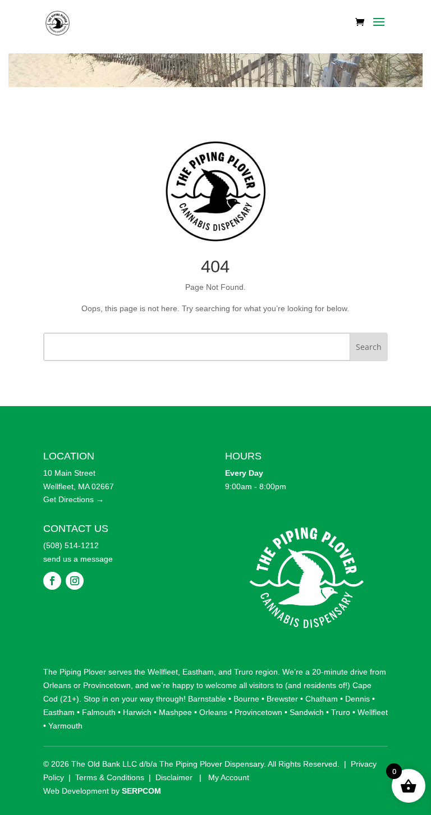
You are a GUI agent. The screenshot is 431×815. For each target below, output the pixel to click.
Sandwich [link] (307, 712)
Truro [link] (243, 671)
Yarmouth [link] (65, 725)
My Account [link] (228, 777)
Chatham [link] (321, 698)
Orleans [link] (57, 685)
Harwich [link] (137, 712)
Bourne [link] (246, 698)
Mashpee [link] (175, 712)
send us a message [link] (78, 558)
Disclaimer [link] (173, 777)
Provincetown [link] (107, 685)
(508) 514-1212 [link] (71, 545)
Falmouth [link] (99, 712)
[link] (57, 21)
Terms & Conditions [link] (109, 777)
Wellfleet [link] (163, 671)
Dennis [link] (357, 698)
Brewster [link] (282, 698)
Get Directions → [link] (73, 499)
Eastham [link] (198, 671)
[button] (379, 29)
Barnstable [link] (207, 698)
